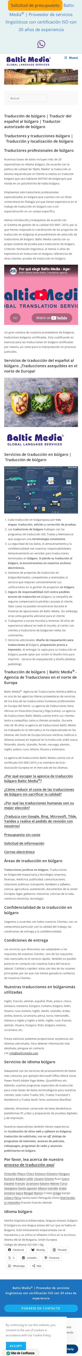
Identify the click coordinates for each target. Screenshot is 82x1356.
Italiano (44, 1183)
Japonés (32, 1188)
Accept (16, 1346)
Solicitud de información (24, 843)
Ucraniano (32, 1183)
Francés (20, 1183)
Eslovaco (40, 1174)
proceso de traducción (29, 1164)
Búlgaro (21, 1179)
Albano (42, 1188)
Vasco (19, 1193)
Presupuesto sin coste (22, 834)
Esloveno (52, 1174)
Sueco (65, 1179)
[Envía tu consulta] (43, 98)
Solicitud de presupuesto (35, 5)
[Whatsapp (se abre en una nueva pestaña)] (41, 44)
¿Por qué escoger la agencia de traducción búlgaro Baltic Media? (38, 778)
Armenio (9, 1193)
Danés (22, 1188)
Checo (30, 1174)
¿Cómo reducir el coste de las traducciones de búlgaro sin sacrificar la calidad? (39, 791)
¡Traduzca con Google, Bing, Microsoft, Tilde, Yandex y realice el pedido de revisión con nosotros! (40, 821)
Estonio (49, 1179)
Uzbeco (9, 1198)
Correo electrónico (19, 852)
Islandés (52, 1188)
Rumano (9, 1179)
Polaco (21, 1174)
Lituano (39, 1179)
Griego (57, 1193)
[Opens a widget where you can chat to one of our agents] (67, 1349)
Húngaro (64, 1174)
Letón (29, 1179)
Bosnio (38, 1193)
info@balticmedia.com (24, 1053)
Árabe (63, 1188)
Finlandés (10, 1174)
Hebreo (54, 1183)
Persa (17, 1198)
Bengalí (28, 1193)
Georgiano (10, 1188)
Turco (63, 1183)
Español (9, 1183)
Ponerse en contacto (41, 1308)
